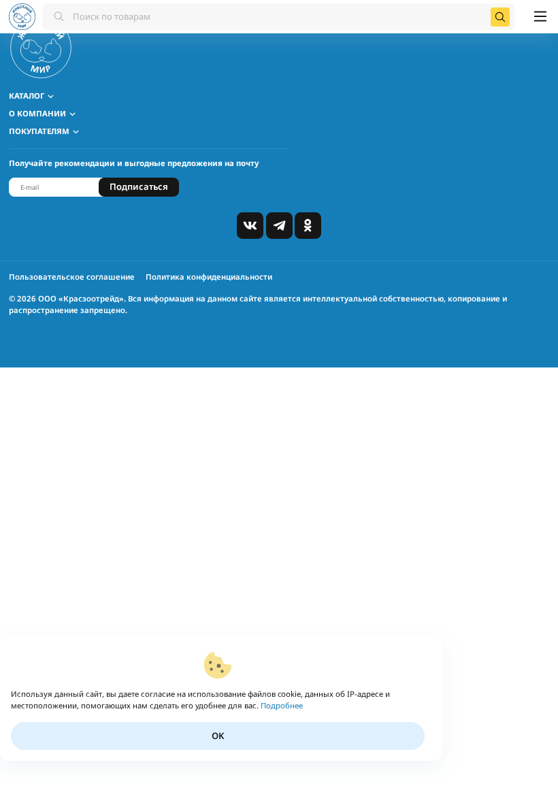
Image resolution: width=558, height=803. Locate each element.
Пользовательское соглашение (72, 277)
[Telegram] (279, 225)
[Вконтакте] (250, 225)
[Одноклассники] (308, 225)
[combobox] (278, 16)
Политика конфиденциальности (209, 277)
